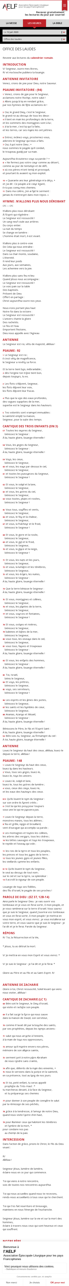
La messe (11, 23)
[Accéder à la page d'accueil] (10, 6)
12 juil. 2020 (33, 32)
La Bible (57, 23)
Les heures (34, 23)
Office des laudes (33, 39)
